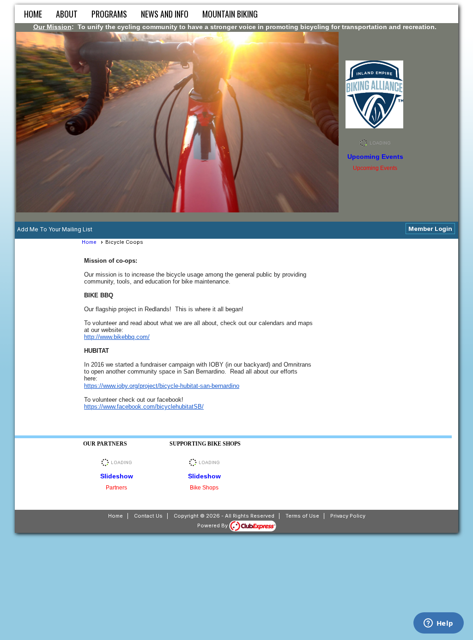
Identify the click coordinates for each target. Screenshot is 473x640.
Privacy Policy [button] (347, 516)
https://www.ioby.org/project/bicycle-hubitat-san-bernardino (161, 385)
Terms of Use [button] (302, 516)
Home (33, 14)
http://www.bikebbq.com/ (117, 336)
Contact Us (148, 516)
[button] (66, 14)
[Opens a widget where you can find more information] (438, 623)
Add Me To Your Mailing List (54, 229)
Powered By (213, 525)
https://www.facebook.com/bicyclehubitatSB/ (144, 406)
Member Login (430, 228)
